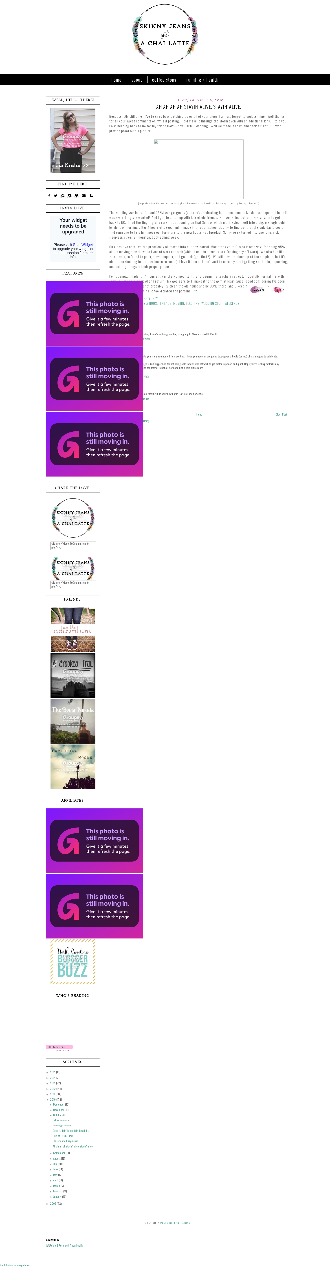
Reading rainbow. (62, 1125)
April (56, 1180)
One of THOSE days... (64, 1136)
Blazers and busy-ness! (65, 1141)
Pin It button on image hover (15, 1265)
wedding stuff (212, 303)
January (57, 1196)
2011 (53, 1094)
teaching (193, 303)
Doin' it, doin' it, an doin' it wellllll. (71, 1130)
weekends (232, 303)
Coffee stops (164, 79)
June (56, 1169)
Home (117, 79)
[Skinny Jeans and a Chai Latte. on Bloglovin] (59, 1049)
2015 (53, 1072)
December (59, 1104)
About (137, 79)
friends (166, 303)
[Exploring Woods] (73, 788)
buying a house (146, 303)
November (59, 1110)
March (57, 1186)
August (57, 1158)
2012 (53, 1089)
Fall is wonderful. (62, 1120)
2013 (53, 1083)
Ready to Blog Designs (175, 1223)
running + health (202, 79)
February (58, 1191)
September (59, 1153)
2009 (53, 1203)
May (55, 1175)
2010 (53, 1099)
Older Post (281, 414)
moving (178, 303)
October (57, 1115)
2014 (53, 1078)
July (55, 1164)
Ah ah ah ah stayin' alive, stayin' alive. (73, 1146)
